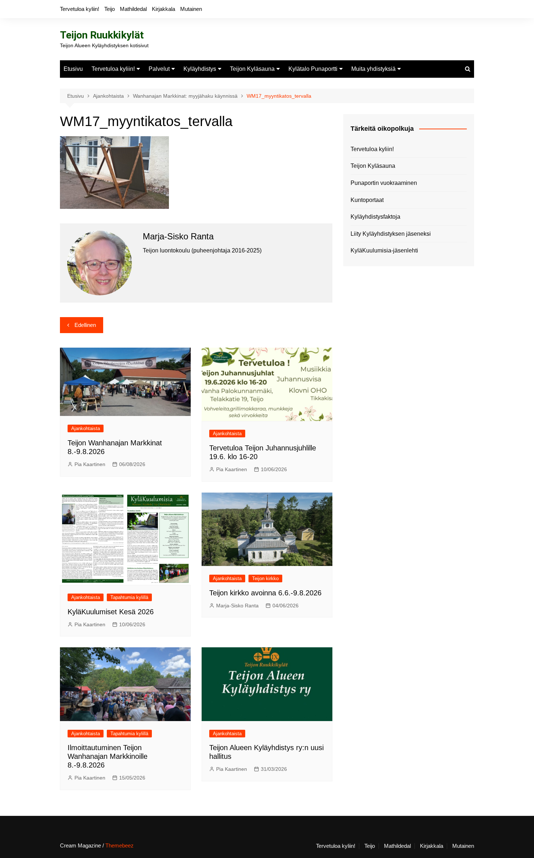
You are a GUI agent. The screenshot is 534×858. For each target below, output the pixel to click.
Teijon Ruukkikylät (102, 35)
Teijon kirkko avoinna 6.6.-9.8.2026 (265, 593)
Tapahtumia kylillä (129, 597)
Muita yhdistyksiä (373, 69)
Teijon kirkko (265, 578)
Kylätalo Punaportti (312, 69)
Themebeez (119, 845)
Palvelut (159, 69)
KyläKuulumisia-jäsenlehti (384, 250)
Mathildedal (133, 9)
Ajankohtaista (85, 428)
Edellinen (85, 325)
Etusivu (73, 69)
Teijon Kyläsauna (252, 69)
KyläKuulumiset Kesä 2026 (111, 612)
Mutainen (191, 9)
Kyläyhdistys (199, 69)
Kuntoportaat (367, 200)
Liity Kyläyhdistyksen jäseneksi (391, 234)
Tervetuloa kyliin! (79, 9)
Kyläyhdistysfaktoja (375, 217)
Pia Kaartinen (89, 464)
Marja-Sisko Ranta (237, 605)
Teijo (109, 9)
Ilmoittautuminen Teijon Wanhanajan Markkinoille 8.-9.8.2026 (107, 756)
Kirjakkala (163, 9)
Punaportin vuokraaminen (384, 183)
